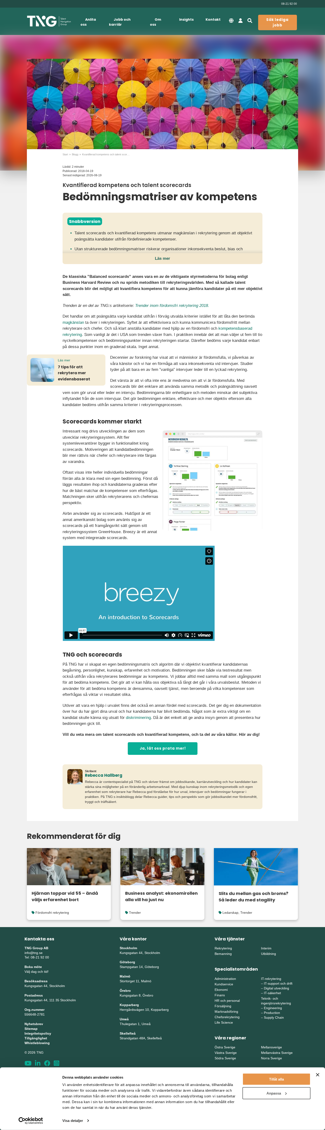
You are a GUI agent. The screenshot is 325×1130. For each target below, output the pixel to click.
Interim (266, 948)
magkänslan (73, 322)
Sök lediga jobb (277, 22)
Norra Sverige (271, 1058)
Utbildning (268, 954)
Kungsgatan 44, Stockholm (45, 986)
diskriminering (138, 717)
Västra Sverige (226, 1053)
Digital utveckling (276, 988)
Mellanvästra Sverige (277, 1053)
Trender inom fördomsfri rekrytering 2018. (172, 305)
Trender (135, 912)
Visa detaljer (72, 1121)
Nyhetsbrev (34, 1024)
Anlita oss (88, 22)
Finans (220, 995)
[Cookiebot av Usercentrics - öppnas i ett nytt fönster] (31, 1120)
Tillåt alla (276, 1079)
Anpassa (273, 1093)
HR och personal (227, 1000)
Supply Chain (274, 1017)
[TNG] (49, 21)
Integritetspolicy (38, 1033)
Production (272, 1013)
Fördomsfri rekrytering (52, 912)
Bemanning (223, 954)
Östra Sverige (225, 1047)
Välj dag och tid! (37, 971)
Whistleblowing (37, 1043)
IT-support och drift (278, 983)
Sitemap (31, 1029)
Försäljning (223, 1006)
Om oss (155, 22)
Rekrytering (223, 948)
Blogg (75, 154)
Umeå (124, 1019)
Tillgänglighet (36, 1038)
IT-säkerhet (272, 993)
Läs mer (162, 258)
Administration (225, 979)
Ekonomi (221, 990)
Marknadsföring (226, 1011)
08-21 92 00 (289, 3)
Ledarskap (230, 912)
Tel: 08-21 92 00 (37, 957)
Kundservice (224, 984)
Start (65, 154)
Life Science (224, 1022)
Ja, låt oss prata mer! (163, 748)
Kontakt (213, 19)
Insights (186, 19)
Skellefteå (128, 1033)
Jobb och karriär (120, 22)
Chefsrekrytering (227, 1017)
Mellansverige (271, 1047)
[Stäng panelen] (317, 1074)
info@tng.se (34, 953)
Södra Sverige (225, 1058)
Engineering (273, 1008)
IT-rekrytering (271, 979)
